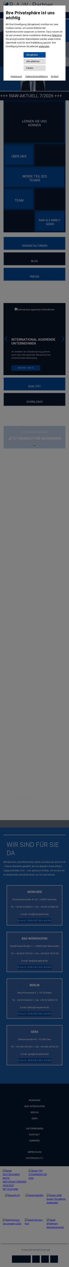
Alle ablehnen (33, 61)
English (55, 76)
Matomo (57, 35)
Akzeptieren (32, 55)
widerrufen (44, 46)
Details (29, 68)
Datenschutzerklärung (36, 76)
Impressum (16, 76)
